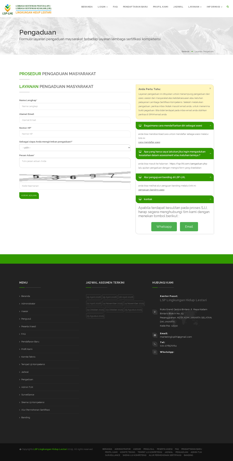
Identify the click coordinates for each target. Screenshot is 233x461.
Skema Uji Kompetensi (32, 402)
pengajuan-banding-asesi (151, 189)
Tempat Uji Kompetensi (33, 364)
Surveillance (27, 394)
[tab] (175, 126)
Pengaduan (27, 379)
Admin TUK (27, 387)
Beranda (185, 51)
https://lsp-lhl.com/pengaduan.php (188, 163)
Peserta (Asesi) (28, 326)
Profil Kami (26, 349)
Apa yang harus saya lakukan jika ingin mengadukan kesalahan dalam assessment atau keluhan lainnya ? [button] (172, 153)
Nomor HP (25, 128)
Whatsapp (164, 226)
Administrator (28, 303)
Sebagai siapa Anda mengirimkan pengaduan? (46, 141)
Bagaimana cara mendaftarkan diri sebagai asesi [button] (173, 125)
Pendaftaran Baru (30, 341)
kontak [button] (148, 199)
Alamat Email (26, 114)
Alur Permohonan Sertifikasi (35, 410)
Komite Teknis (28, 357)
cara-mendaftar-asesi (149, 142)
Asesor (24, 311)
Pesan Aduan (27, 155)
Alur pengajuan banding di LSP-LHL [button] (164, 177)
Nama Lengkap (28, 100)
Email (189, 226)
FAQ (23, 334)
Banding (25, 417)
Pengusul (26, 319)
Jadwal (25, 372)
